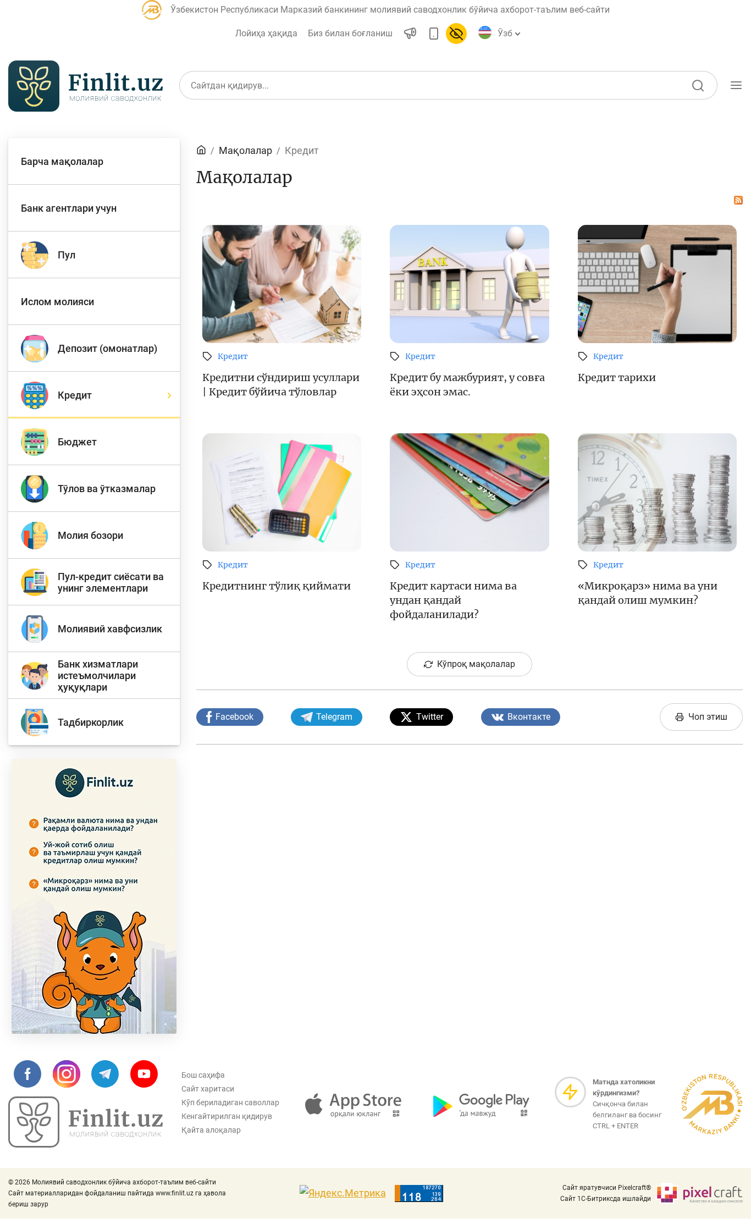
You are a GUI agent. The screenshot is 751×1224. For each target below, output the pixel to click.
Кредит (302, 150)
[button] (469, 664)
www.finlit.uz (175, 1193)
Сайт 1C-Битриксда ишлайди (605, 1199)
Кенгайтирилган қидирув (226, 1116)
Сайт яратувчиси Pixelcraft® (606, 1188)
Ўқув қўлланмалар (637, 117)
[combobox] (507, 33)
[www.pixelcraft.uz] (699, 1193)
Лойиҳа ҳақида (266, 33)
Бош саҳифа (203, 1075)
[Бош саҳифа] (201, 150)
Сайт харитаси (207, 1088)
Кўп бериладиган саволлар (230, 1102)
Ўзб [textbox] (505, 33)
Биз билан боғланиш (350, 33)
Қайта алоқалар (211, 1130)
